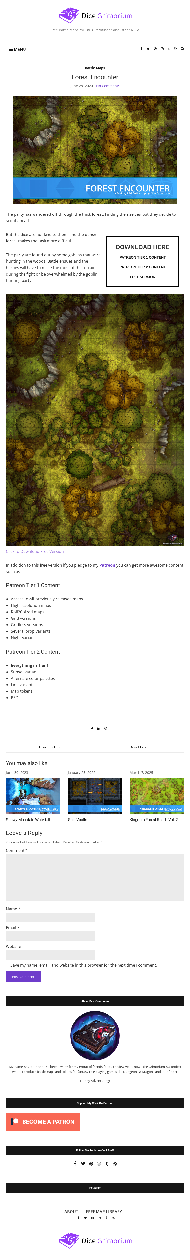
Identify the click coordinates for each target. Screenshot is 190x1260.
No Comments (108, 86)
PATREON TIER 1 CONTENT (143, 257)
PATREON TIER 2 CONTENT (143, 267)
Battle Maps (95, 67)
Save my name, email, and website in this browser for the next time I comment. (83, 965)
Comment (17, 850)
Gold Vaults (77, 819)
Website (13, 946)
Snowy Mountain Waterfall (28, 819)
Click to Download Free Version (35, 551)
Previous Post (50, 747)
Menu (19, 49)
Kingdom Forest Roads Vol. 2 (154, 819)
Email (12, 927)
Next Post (139, 747)
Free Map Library (104, 1211)
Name (13, 909)
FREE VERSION (142, 277)
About (71, 1211)
